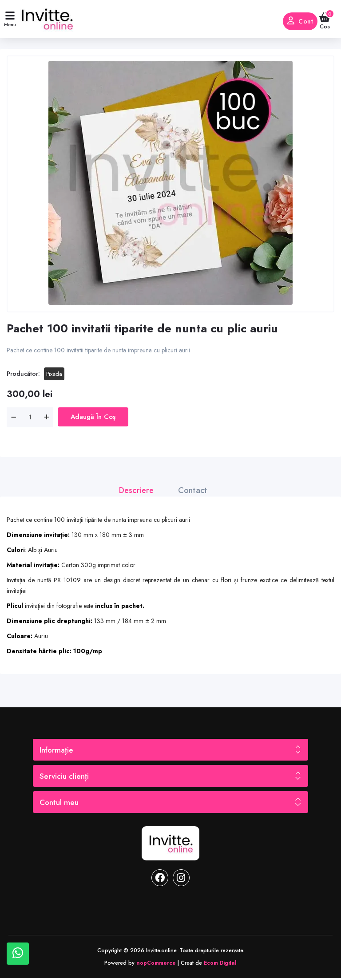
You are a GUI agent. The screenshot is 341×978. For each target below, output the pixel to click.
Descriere (136, 490)
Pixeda (54, 374)
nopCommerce (156, 963)
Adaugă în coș (93, 417)
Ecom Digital (220, 963)
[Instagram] (181, 877)
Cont (305, 21)
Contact (192, 490)
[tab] (141, 490)
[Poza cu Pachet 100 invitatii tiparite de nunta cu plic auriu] (170, 183)
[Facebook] (159, 877)
